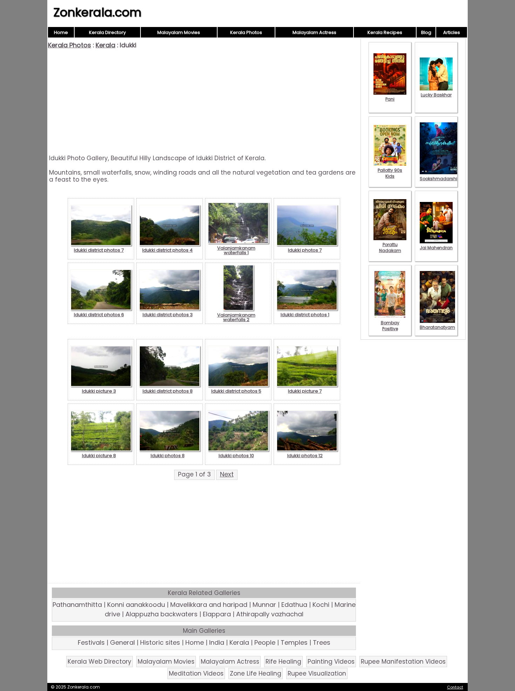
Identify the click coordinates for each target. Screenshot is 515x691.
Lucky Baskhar (436, 95)
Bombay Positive (390, 326)
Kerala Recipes (385, 32)
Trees (321, 642)
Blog (426, 32)
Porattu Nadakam (390, 247)
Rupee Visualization (317, 673)
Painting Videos (331, 661)
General (122, 642)
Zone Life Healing (255, 673)
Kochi (321, 604)
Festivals (91, 642)
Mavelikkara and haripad (208, 604)
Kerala (105, 45)
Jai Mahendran (436, 248)
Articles (451, 32)
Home (61, 32)
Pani (389, 99)
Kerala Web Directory (99, 661)
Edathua (294, 604)
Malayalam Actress (314, 32)
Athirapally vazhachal (269, 614)
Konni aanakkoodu (136, 604)
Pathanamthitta (77, 604)
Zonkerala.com (97, 12)
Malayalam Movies (178, 32)
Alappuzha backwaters (161, 614)
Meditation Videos (196, 673)
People (264, 642)
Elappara (217, 614)
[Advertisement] (204, 102)
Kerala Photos (246, 32)
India (216, 642)
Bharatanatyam (437, 327)
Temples (294, 642)
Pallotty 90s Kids (390, 173)
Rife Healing (283, 661)
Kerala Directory (107, 32)
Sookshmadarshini (440, 179)
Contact (455, 687)
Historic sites (160, 642)
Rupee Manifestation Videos (403, 661)
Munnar (264, 604)
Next (227, 474)
